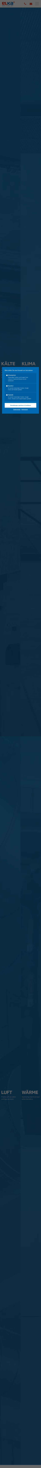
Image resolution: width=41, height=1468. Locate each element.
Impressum (24, 409)
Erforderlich (18, 377)
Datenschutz (16, 409)
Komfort (18, 387)
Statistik (19, 396)
